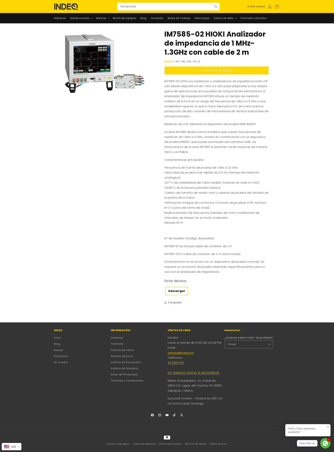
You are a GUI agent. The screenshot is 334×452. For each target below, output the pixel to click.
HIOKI (168, 61)
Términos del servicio (196, 443)
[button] (277, 6)
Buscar (58, 350)
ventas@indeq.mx (181, 353)
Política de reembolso (144, 443)
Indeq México (123, 444)
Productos (61, 356)
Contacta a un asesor (217, 70)
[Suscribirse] (269, 344)
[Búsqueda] (216, 6)
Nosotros (117, 337)
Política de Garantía (124, 368)
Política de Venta (122, 350)
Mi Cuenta (60, 362)
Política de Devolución (126, 362)
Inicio (57, 337)
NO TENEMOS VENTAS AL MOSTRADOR (193, 373)
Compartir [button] (175, 302)
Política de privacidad (170, 443)
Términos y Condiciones (127, 380)
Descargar (176, 291)
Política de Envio (122, 356)
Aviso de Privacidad (124, 374)
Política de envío (218, 443)
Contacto (117, 344)
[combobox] (168, 6)
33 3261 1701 (176, 363)
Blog (57, 344)
